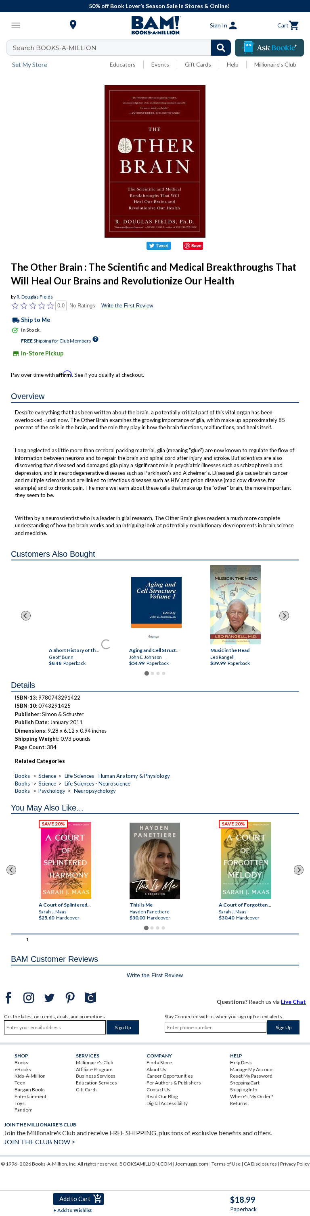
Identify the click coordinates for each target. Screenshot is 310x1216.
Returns (238, 1103)
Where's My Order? (251, 1096)
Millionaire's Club (275, 64)
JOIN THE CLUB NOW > (39, 1141)
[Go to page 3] (157, 673)
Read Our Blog (162, 1096)
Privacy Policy (295, 1164)
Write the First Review (127, 306)
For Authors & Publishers (174, 1083)
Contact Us (158, 1089)
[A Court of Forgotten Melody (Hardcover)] (246, 860)
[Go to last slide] (26, 616)
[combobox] (123, 47)
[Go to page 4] (163, 673)
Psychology (51, 791)
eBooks (23, 1069)
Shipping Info (243, 1089)
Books (22, 776)
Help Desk (241, 1062)
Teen (20, 1083)
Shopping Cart (245, 1083)
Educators (123, 64)
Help (233, 64)
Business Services (95, 1076)
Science (47, 776)
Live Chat (293, 1001)
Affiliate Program (94, 1069)
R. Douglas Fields (35, 297)
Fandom (24, 1110)
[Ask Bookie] (269, 47)
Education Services (96, 1083)
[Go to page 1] (146, 673)
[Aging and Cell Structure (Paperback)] (156, 610)
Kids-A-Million (30, 1076)
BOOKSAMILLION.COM (145, 1164)
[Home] (155, 25)
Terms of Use (226, 1164)
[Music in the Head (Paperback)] (235, 604)
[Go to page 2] (152, 673)
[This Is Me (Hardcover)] (155, 861)
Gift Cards (198, 64)
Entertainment (30, 1096)
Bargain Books (30, 1089)
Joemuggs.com (191, 1164)
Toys (20, 1103)
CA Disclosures (260, 1164)
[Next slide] (284, 616)
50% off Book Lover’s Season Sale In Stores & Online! (159, 5)
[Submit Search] (221, 48)
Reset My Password (251, 1076)
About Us (156, 1069)
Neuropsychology (95, 791)
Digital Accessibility (167, 1103)
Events (160, 64)
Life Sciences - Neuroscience (97, 783)
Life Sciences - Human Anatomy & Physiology (117, 776)
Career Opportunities (170, 1076)
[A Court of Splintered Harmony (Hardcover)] (66, 860)
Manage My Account (252, 1069)
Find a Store (159, 1062)
